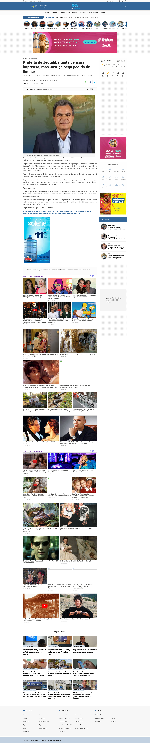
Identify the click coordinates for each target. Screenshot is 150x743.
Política (55, 12)
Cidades (62, 12)
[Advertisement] (113, 108)
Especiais (83, 12)
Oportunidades (93, 12)
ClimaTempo (123, 61)
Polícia (47, 12)
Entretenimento (72, 12)
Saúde (103, 12)
